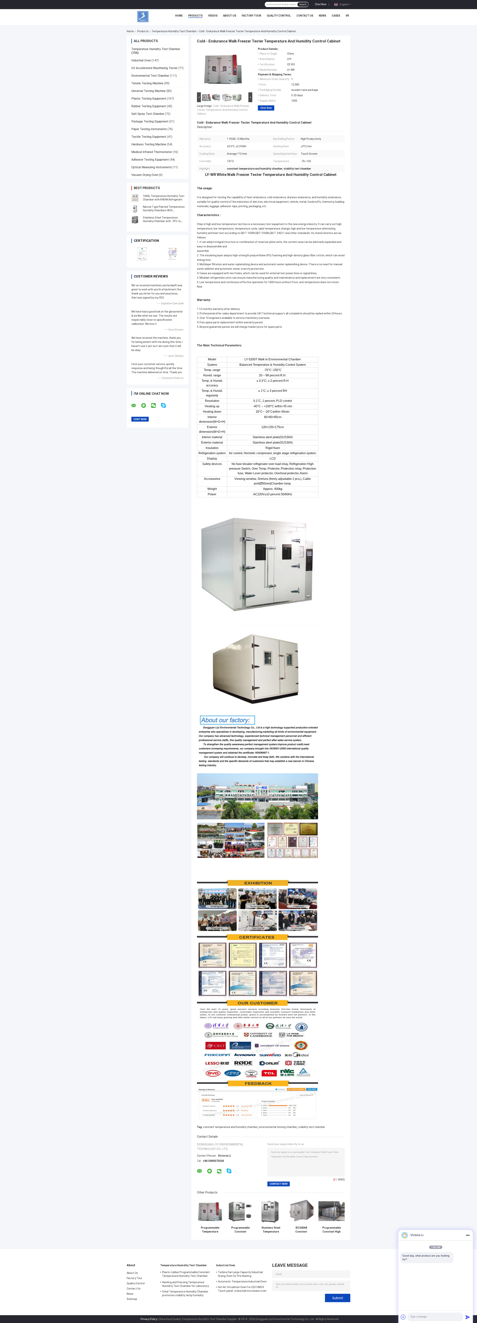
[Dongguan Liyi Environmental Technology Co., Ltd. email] (136, 405)
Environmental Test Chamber (150, 75)
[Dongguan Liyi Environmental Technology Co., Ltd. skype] (165, 405)
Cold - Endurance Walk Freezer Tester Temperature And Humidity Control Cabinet (223, 109)
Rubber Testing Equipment (148, 106)
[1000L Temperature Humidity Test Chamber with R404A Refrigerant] (135, 197)
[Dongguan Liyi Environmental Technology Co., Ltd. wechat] (155, 405)
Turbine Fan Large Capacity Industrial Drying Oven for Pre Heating (240, 1274)
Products (195, 15)
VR (347, 15)
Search (303, 4)
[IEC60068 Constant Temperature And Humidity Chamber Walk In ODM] (301, 1211)
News (322, 15)
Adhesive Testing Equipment (150, 159)
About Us (229, 15)
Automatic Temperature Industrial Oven (242, 1281)
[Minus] (467, 1235)
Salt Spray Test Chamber (147, 114)
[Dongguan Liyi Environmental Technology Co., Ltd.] (142, 16)
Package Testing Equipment (149, 121)
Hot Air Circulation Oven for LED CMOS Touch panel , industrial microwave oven (242, 1289)
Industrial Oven (141, 60)
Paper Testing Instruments (149, 129)
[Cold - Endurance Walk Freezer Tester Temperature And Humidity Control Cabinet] (223, 69)
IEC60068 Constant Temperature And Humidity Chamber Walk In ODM (301, 1229)
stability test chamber (311, 1127)
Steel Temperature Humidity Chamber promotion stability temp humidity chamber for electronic (185, 1294)
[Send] (468, 1317)
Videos (212, 15)
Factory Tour (251, 15)
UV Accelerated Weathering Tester (154, 68)
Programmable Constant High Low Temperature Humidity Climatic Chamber (331, 1229)
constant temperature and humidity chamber (230, 1127)
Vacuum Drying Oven (144, 175)
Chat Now (320, 4)
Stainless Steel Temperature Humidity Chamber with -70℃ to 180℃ (162, 221)
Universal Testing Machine (148, 91)
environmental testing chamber (278, 1127)
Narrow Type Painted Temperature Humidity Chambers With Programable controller (164, 210)
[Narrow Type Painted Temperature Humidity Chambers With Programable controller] (135, 208)
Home (179, 15)
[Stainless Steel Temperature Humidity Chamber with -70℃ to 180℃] (135, 219)
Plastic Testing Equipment (148, 98)
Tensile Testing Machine (147, 83)
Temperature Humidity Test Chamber (174, 31)
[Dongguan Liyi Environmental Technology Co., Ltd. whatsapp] (146, 405)
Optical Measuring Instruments (151, 167)
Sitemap (132, 1299)
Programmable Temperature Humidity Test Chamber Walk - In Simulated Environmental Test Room (210, 1229)
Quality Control (279, 15)
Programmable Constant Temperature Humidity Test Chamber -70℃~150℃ (240, 1229)
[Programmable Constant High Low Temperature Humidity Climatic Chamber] (331, 1211)
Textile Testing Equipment (148, 136)
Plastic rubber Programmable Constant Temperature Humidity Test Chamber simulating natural (186, 1275)
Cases (336, 15)
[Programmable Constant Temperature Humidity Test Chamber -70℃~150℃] (240, 1211)
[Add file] (403, 1317)
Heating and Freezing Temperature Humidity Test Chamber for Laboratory (185, 1284)
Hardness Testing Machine (148, 144)
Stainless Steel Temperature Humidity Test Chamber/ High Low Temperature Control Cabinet (271, 1229)
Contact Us (304, 15)
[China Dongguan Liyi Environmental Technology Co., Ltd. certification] (142, 254)
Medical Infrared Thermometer (151, 152)
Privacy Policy (149, 1319)
